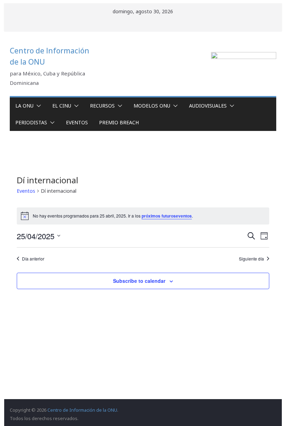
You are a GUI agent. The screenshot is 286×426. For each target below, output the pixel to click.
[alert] (143, 215)
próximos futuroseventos (167, 216)
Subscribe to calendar (139, 280)
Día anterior (33, 259)
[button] (37, 106)
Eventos (77, 122)
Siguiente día (251, 259)
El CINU (61, 105)
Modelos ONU (152, 105)
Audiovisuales (208, 105)
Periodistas (31, 122)
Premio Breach (119, 122)
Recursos (102, 105)
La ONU (24, 105)
